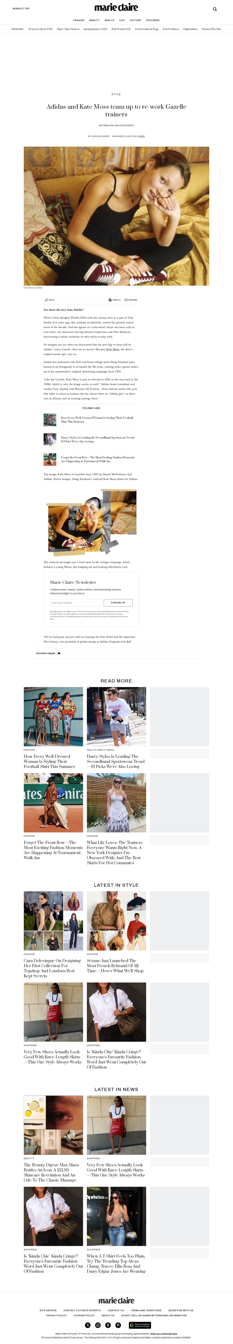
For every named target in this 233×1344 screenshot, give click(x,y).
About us (108, 1315)
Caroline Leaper (100, 136)
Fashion (78, 20)
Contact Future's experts (82, 1310)
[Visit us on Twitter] (88, 1325)
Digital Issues (190, 29)
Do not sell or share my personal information (154, 1315)
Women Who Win (211, 29)
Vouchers (152, 20)
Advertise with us (181, 1310)
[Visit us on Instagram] (98, 1325)
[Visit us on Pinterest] (118, 1325)
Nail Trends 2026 (121, 29)
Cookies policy (84, 1315)
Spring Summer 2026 (95, 29)
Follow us (116, 300)
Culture (135, 20)
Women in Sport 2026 (40, 29)
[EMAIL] (59, 653)
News (142, 136)
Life (122, 20)
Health (109, 20)
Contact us (116, 1310)
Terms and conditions (146, 1310)
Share (51, 300)
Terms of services (85, 611)
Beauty (94, 20)
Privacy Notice (56, 614)
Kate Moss (112, 349)
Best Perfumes (171, 29)
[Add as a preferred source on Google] (160, 1325)
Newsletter (132, 300)
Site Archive (48, 1310)
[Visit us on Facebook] (108, 1325)
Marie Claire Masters (68, 29)
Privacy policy (56, 1315)
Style (116, 94)
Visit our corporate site (163, 1334)
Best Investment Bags (146, 29)
